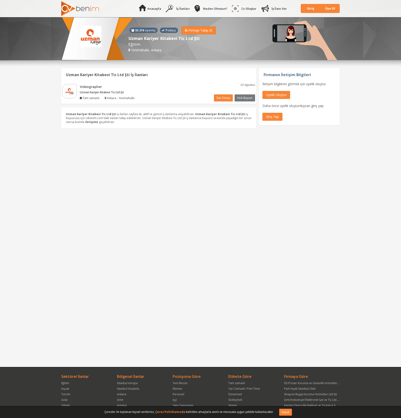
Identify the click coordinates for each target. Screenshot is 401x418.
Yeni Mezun (180, 383)
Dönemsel (235, 394)
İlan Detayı (223, 98)
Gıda (64, 400)
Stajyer (232, 405)
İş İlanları (183, 8)
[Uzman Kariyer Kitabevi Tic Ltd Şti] (97, 38)
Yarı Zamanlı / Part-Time (244, 389)
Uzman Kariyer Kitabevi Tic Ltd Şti (102, 92)
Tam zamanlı (236, 383)
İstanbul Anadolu (128, 389)
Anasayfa (154, 8)
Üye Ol (330, 8)
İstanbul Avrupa (127, 383)
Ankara (121, 394)
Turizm (65, 394)
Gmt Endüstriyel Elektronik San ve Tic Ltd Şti (312, 400)
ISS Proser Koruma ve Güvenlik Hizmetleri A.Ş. (313, 383)
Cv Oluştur (248, 8)
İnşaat (65, 389)
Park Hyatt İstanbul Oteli (300, 389)
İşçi (175, 400)
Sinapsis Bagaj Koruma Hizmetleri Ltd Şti (310, 394)
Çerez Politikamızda (170, 412)
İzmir (120, 400)
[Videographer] (70, 91)
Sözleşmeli (235, 400)
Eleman (177, 389)
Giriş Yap (272, 116)
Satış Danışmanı (183, 405)
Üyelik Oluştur (276, 95)
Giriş (310, 8)
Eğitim (65, 383)
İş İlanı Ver (279, 8)
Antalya (122, 405)
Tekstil (65, 405)
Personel (178, 394)
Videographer (91, 86)
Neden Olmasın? (215, 8)
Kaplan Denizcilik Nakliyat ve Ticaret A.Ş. (310, 405)
